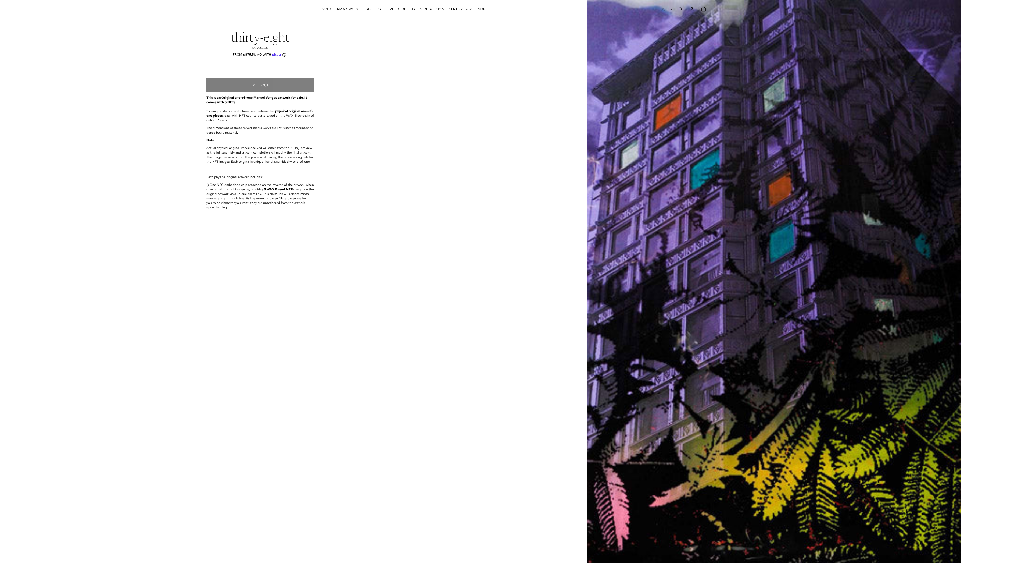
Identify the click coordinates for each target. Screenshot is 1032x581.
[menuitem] (482, 9)
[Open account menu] (692, 9)
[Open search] (680, 9)
